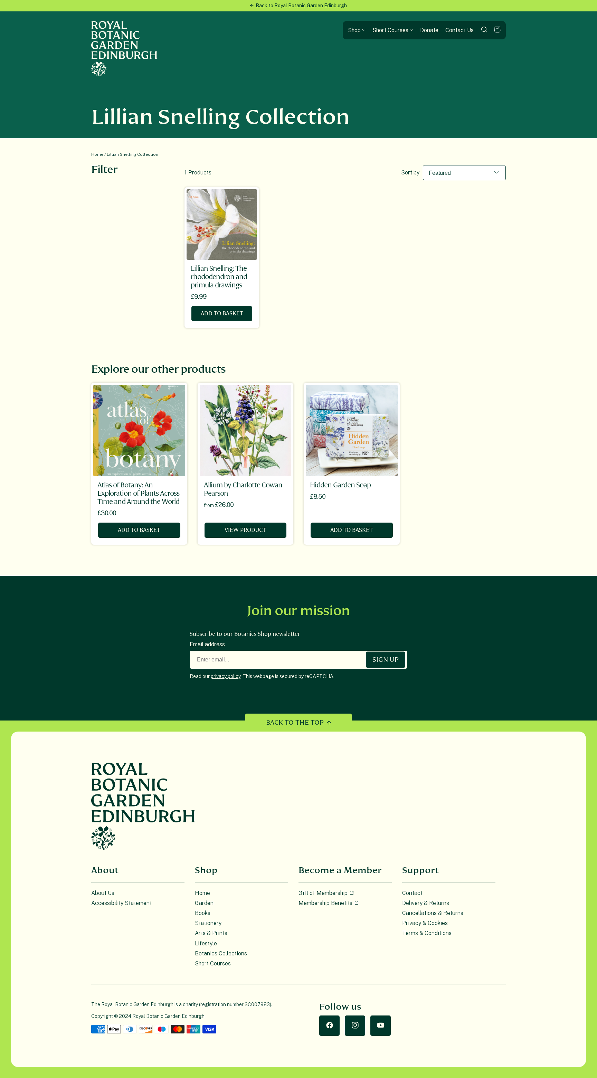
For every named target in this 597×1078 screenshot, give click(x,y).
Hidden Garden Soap (340, 485)
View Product (245, 530)
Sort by (410, 172)
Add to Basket (222, 314)
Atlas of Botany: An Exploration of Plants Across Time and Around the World (138, 493)
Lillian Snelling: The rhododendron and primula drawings (219, 277)
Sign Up (385, 659)
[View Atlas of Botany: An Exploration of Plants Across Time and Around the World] (139, 431)
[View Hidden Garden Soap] (352, 431)
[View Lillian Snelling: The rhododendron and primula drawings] (222, 224)
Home (97, 154)
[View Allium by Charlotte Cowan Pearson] (246, 431)
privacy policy (225, 676)
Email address (207, 644)
